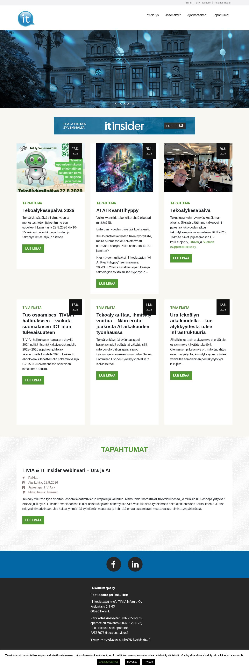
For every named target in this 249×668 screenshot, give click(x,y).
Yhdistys (153, 15)
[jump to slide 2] (124, 104)
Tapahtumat (221, 15)
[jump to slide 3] (128, 104)
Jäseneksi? (173, 15)
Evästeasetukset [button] (108, 661)
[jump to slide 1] (121, 104)
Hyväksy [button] (132, 661)
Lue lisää (33, 248)
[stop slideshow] (132, 104)
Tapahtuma (32, 203)
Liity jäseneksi (203, 2)
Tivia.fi (189, 2)
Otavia (194, 242)
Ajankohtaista (196, 15)
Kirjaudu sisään (223, 2)
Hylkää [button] (149, 661)
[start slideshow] (116, 104)
